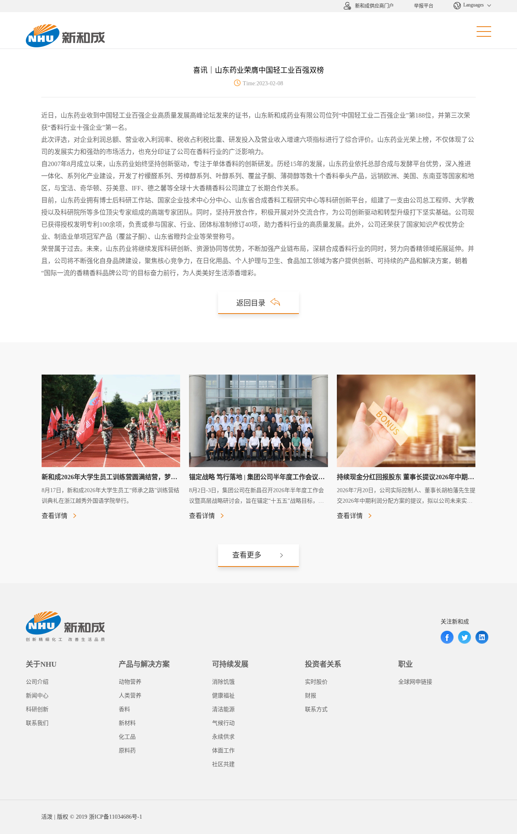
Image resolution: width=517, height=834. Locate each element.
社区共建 (223, 764)
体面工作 (223, 751)
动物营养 (130, 682)
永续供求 (223, 737)
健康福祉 (223, 696)
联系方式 (316, 709)
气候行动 (223, 723)
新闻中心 (37, 696)
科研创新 (37, 709)
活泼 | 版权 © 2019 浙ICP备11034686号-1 (91, 817)
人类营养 (130, 696)
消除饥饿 (223, 682)
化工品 (127, 737)
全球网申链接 (415, 682)
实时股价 (316, 682)
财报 (310, 696)
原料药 (127, 751)
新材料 (127, 723)
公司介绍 (37, 682)
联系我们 (37, 723)
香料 (124, 709)
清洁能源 (223, 709)
